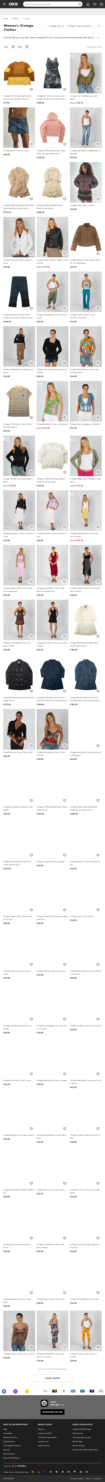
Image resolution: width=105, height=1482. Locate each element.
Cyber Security (43, 1445)
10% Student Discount (12, 1445)
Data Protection (9, 1453)
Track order (7, 1433)
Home (5, 18)
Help (5, 1429)
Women (16, 18)
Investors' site (43, 1441)
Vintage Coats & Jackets (79, 25)
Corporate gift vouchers (82, 1437)
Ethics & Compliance (11, 1458)
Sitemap (6, 1449)
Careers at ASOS (44, 1433)
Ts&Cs (88, 1478)
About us (41, 1429)
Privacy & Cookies (77, 1478)
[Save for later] (31, 89)
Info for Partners (79, 1445)
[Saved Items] (94, 4)
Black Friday (77, 1441)
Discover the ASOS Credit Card (85, 1449)
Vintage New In (56, 25)
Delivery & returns (10, 1437)
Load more (52, 1378)
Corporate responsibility (47, 1437)
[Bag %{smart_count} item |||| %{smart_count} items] (101, 4)
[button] (33, 1472)
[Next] (99, 26)
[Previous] (45, 26)
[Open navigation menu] (4, 4)
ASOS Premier (9, 1441)
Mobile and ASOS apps (82, 1429)
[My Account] (87, 4)
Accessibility (97, 1478)
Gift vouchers (78, 1433)
